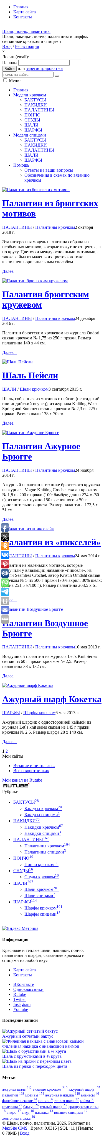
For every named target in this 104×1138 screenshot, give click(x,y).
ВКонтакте (23, 984)
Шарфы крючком (39, 712)
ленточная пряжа (18, 1118)
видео (14, 1112)
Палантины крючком (55, 227)
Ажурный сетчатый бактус (27, 1036)
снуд (28, 1112)
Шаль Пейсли (30, 375)
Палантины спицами (45, 852)
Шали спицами (39, 895)
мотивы (34, 1095)
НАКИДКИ (26, 820)
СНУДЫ (23, 870)
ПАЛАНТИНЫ (17, 227)
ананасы (90, 1095)
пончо (45, 1100)
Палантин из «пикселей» (51, 542)
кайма (87, 1100)
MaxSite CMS (14, 1128)
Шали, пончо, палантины (26, 31)
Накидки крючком (43, 827)
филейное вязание (19, 1100)
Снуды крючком (41, 876)
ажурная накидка (62, 1095)
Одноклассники (28, 989)
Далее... (9, 271)
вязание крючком (50, 1089)
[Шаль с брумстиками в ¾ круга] (34, 1051)
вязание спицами (70, 1112)
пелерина (12, 1106)
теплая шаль (66, 1100)
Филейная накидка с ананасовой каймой (40, 1046)
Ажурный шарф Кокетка (52, 699)
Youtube (20, 1009)
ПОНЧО (23, 858)
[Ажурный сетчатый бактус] (30, 1031)
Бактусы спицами (42, 814)
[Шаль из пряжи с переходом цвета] (37, 1061)
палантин (13, 1095)
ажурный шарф (84, 1089)
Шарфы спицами (42, 914)
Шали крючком (34, 389)
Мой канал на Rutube (22, 780)
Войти (9, 69)
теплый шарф (53, 1106)
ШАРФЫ (11, 712)
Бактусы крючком (43, 808)
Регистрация (27, 46)
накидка (44, 1112)
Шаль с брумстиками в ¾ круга (32, 1056)
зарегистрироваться (44, 68)
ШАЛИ (9, 389)
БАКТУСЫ (26, 802)
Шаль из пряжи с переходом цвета (34, 1066)
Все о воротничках (31, 770)
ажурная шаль (17, 1089)
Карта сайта (24, 969)
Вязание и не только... (34, 765)
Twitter (19, 999)
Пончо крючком (41, 864)
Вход (7, 46)
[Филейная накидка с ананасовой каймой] (43, 1041)
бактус (31, 1106)
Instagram (22, 1004)
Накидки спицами (42, 833)
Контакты (22, 974)
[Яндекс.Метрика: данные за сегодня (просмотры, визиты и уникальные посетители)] (20, 928)
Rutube (19, 994)
